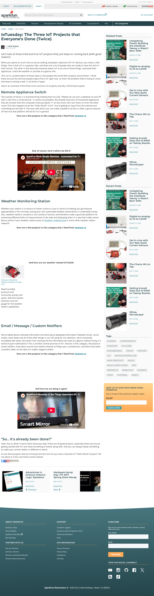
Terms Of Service (63, 548)
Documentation (22, 6)
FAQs (59, 538)
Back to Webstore (97, 15)
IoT (109, 355)
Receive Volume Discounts (15, 559)
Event (129, 351)
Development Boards (53, 23)
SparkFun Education (13, 534)
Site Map (60, 559)
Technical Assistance (64, 534)
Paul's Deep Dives (117, 365)
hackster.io (80, 115)
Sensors (34, 23)
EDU (78, 2)
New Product (115, 360)
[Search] (81, 15)
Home (3, 29)
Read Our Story (11, 527)
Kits (106, 23)
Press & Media (11, 531)
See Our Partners (12, 548)
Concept (112, 346)
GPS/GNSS (21, 23)
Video (135, 375)
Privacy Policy (62, 552)
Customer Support (146, 2)
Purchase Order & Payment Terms (70, 531)
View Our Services (12, 552)
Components (93, 23)
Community (132, 6)
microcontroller (125, 355)
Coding (111, 341)
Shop (6, 6)
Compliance (61, 555)
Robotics (127, 370)
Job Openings (11, 538)
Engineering (114, 351)
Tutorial (122, 375)
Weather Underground (55, 220)
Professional (67, 2)
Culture (126, 346)
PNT (134, 365)
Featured (8, 23)
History (142, 351)
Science (142, 370)
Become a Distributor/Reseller (17, 555)
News (39, 6)
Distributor (88, 2)
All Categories (121, 23)
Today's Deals (112, 6)
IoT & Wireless (75, 23)
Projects (112, 370)
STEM (110, 375)
